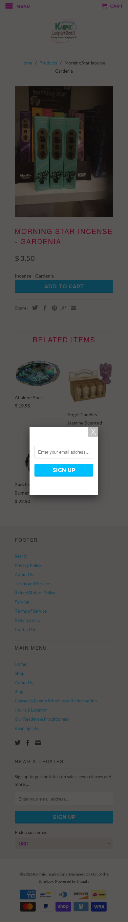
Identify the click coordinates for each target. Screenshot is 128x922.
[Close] (93, 432)
